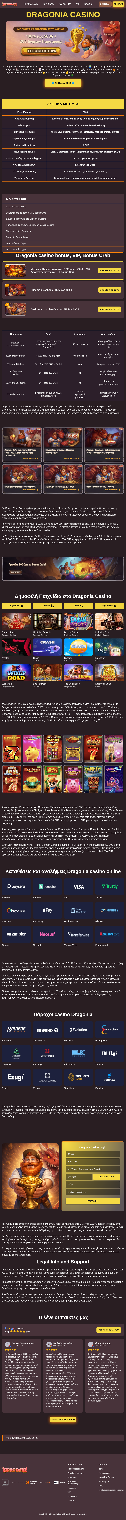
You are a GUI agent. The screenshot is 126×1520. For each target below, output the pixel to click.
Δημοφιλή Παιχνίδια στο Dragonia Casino (26, 219)
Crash (76, 606)
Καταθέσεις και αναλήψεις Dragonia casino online (30, 225)
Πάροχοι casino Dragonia (18, 231)
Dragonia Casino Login (17, 237)
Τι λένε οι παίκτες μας (16, 249)
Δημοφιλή (14, 606)
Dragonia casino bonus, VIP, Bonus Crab (26, 213)
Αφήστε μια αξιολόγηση (109, 1330)
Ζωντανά (45, 606)
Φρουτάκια (107, 606)
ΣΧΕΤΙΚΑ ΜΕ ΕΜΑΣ (16, 206)
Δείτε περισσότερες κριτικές (63, 1419)
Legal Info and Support (17, 243)
